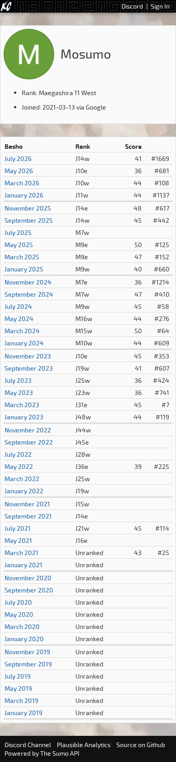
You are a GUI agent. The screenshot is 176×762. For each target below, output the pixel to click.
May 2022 (19, 466)
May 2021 (18, 540)
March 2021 (21, 552)
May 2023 (19, 392)
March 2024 (22, 330)
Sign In (160, 6)
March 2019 (21, 700)
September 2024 (29, 294)
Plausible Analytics (84, 744)
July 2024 (18, 306)
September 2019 (28, 664)
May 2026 (19, 170)
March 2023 (22, 404)
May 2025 (19, 244)
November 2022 (28, 430)
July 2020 (18, 602)
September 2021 (28, 516)
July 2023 (18, 380)
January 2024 (24, 343)
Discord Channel (28, 744)
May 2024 (19, 318)
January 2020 (24, 638)
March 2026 (22, 183)
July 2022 (18, 454)
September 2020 (29, 590)
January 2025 (24, 269)
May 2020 (19, 614)
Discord (132, 6)
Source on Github (140, 744)
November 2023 (28, 356)
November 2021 (27, 504)
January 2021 (23, 564)
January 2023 (24, 417)
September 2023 (29, 368)
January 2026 (24, 195)
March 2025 (22, 256)
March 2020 (22, 626)
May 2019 (18, 688)
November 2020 (28, 578)
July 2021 (18, 528)
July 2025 (18, 232)
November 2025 (28, 208)
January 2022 (24, 491)
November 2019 (27, 651)
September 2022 (29, 442)
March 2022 (22, 478)
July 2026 (18, 158)
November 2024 (28, 282)
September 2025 (29, 220)
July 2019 (18, 676)
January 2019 (23, 712)
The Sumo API (59, 753)
